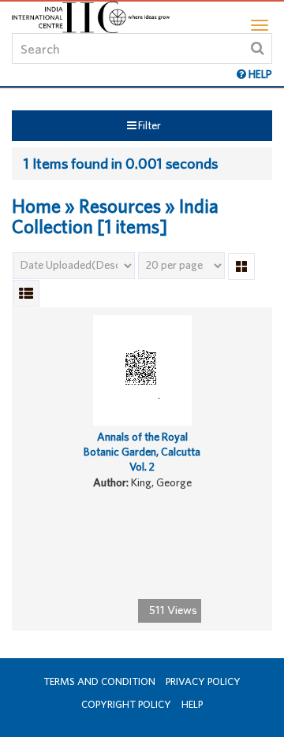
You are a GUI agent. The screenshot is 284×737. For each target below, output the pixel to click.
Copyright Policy (126, 704)
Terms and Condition (99, 681)
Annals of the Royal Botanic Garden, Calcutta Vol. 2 (142, 451)
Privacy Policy (203, 681)
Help (192, 704)
